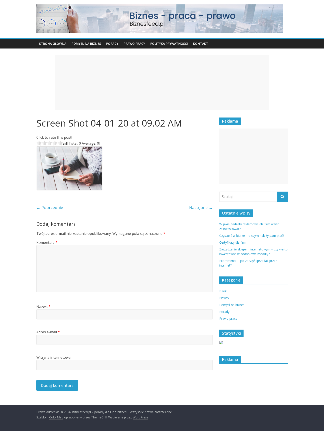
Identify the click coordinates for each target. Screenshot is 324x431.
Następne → (201, 207)
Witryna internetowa (53, 357)
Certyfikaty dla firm (232, 242)
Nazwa (43, 306)
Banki (223, 291)
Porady (112, 43)
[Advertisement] (162, 82)
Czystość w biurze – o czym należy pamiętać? (251, 235)
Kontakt (200, 43)
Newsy (224, 298)
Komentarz (47, 242)
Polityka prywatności (169, 43)
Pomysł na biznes (86, 43)
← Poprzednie (49, 207)
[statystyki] (221, 343)
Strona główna (52, 43)
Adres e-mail (48, 332)
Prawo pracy (134, 43)
